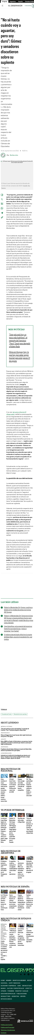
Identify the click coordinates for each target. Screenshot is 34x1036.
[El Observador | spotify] (25, 974)
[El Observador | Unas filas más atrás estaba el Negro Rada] (21, 816)
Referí (29, 980)
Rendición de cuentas (20, 714)
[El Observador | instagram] (25, 971)
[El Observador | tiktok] (32, 971)
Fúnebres (11, 991)
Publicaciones (22, 993)
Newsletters (5, 996)
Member (8, 980)
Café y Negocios (14, 983)
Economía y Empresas (8, 985)
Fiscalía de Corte (6, 714)
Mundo (3, 988)
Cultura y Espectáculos (15, 988)
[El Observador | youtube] (28, 971)
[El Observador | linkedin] (21, 974)
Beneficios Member (19, 980)
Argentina (13, 1)
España (23, 996)
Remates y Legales (21, 991)
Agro (19, 985)
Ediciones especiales (8, 993)
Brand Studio (27, 985)
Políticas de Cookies (7, 1025)
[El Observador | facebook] (22, 971)
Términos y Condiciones (8, 1030)
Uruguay (4, 1)
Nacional (28, 5)
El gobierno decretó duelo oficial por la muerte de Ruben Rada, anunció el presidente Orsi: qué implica (16, 749)
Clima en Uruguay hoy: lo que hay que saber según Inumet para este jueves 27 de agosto (16, 735)
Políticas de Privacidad (7, 1027)
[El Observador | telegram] (28, 974)
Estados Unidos (6, 999)
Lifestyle (28, 988)
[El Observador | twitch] (32, 974)
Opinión (3, 991)
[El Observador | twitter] (18, 971)
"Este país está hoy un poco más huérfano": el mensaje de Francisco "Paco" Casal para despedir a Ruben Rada (15, 729)
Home (3, 980)
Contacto (3, 1033)
